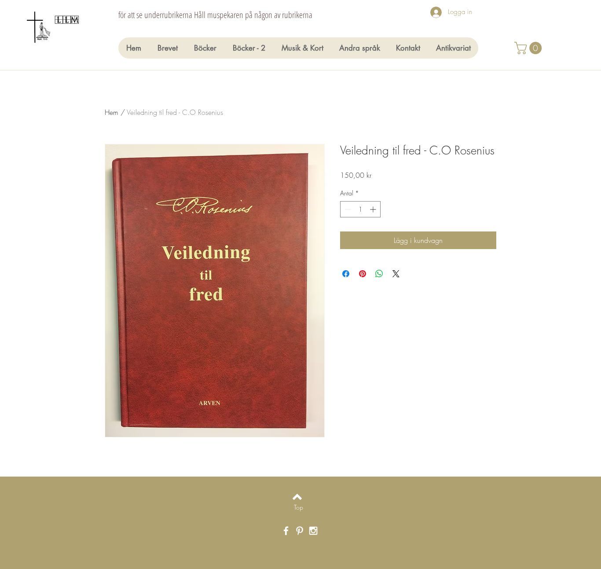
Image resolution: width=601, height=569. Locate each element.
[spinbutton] (360, 209)
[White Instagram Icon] (313, 530)
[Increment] (373, 209)
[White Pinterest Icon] (299, 530)
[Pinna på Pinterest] (362, 273)
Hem (111, 112)
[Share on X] (396, 273)
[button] (529, 48)
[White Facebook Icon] (286, 530)
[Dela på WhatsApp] (379, 273)
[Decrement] (346, 209)
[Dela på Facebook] (346, 273)
